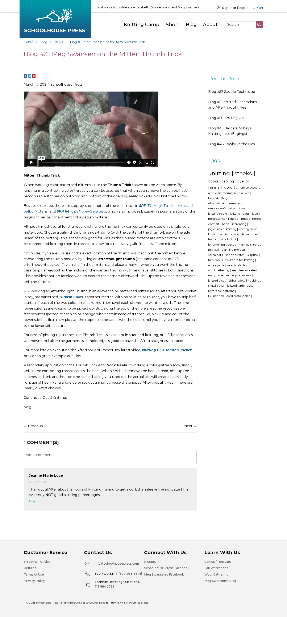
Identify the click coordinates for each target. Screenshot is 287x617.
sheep (234, 218)
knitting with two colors (224, 234)
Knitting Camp (141, 24)
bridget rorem (251, 218)
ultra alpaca (216, 265)
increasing (239, 224)
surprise (253, 255)
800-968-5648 (130, 574)
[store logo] (55, 19)
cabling (228, 181)
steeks (243, 173)
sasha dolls (215, 255)
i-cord (228, 187)
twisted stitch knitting (240, 260)
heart (226, 224)
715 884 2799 (104, 586)
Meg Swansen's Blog (220, 581)
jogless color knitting (222, 229)
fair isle (214, 187)
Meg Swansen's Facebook (164, 574)
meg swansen (218, 218)
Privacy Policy (34, 581)
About (210, 24)
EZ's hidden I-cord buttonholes (229, 296)
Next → (190, 426)
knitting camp (248, 229)
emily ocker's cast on (222, 208)
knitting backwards (239, 275)
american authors (248, 187)
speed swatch (235, 255)
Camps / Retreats (217, 562)
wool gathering (219, 270)
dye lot (243, 181)
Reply (32, 501)
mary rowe (216, 275)
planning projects (234, 249)
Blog (191, 24)
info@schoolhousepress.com (117, 563)
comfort (214, 224)
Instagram (151, 562)
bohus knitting (218, 198)
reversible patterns (221, 291)
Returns (30, 568)
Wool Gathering (216, 574)
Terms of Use (34, 574)
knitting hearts (240, 213)
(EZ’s (81, 211)
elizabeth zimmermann (224, 203)
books (213, 181)
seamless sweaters (245, 270)
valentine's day (237, 265)
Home (29, 42)
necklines (254, 280)
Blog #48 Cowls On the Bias (231, 144)
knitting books (218, 213)
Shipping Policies (37, 562)
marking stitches (249, 244)
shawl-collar (216, 285)
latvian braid (250, 234)
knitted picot (217, 280)
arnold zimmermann (222, 193)
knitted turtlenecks (240, 285)
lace (255, 213)
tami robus (215, 260)
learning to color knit (222, 239)
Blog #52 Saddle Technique (231, 92)
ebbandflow (237, 280)
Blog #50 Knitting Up (226, 118)
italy (242, 208)
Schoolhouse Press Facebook (166, 568)
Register (243, 8)
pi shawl (214, 249)
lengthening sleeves (222, 244)
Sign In (227, 8)
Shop (172, 24)
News (59, 42)
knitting (219, 173)
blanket (244, 193)
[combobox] (244, 24)
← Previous (33, 426)
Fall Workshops (216, 568)
